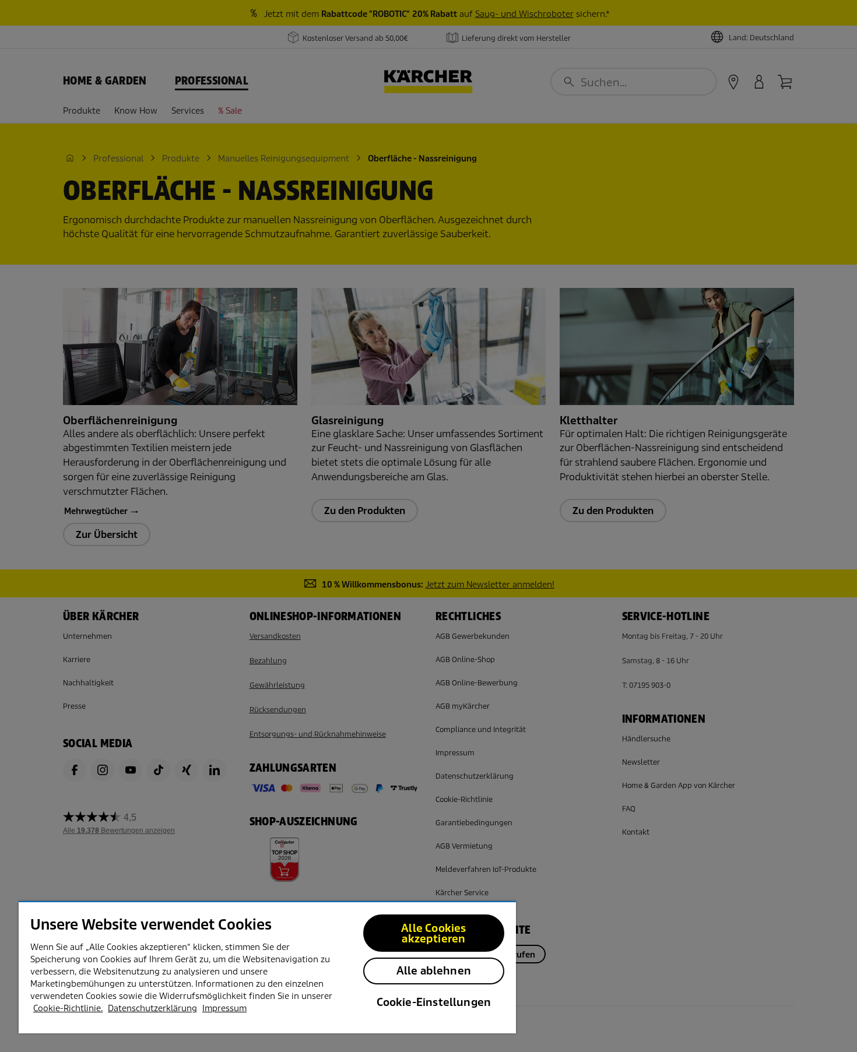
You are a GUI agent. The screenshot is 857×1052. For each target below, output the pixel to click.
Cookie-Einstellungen (434, 1002)
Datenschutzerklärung (152, 1008)
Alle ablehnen (433, 970)
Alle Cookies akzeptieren (433, 933)
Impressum (224, 1008)
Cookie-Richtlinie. (68, 1008)
